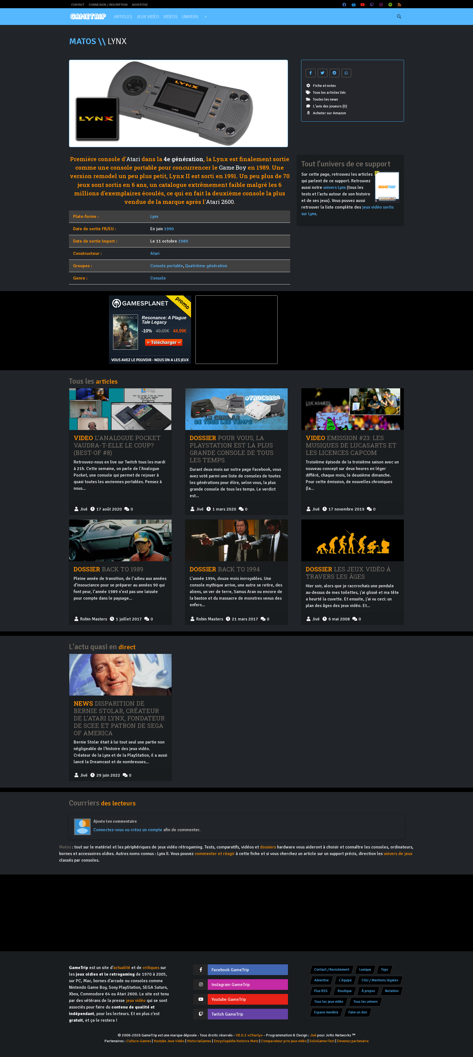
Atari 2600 (220, 202)
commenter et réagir (215, 853)
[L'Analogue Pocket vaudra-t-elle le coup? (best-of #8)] (120, 409)
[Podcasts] (390, 5)
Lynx (154, 216)
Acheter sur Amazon (329, 113)
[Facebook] (344, 5)
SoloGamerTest (321, 1041)
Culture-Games (138, 1041)
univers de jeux (398, 853)
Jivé (313, 1035)
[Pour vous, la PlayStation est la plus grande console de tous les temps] (236, 409)
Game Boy (232, 167)
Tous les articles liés (329, 92)
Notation (392, 991)
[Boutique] (353, 5)
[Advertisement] (323, 329)
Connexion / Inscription (108, 5)
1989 (183, 241)
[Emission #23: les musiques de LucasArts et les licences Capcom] (352, 409)
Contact (77, 5)
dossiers (268, 847)
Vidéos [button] (170, 16)
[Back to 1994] (236, 540)
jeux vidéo (136, 1000)
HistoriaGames (199, 1041)
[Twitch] (372, 5)
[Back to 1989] (120, 540)
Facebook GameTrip (230, 970)
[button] (205, 16)
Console (158, 278)
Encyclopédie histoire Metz (236, 1041)
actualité (121, 967)
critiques (151, 967)
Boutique (345, 991)
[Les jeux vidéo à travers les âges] (352, 540)
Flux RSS (321, 991)
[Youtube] (363, 5)
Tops (384, 969)
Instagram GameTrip (231, 984)
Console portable (166, 266)
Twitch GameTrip (227, 1014)
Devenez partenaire (353, 1041)
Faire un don (357, 1012)
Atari (133, 159)
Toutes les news (325, 99)
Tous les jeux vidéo (328, 1001)
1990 (169, 229)
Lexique (365, 969)
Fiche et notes (324, 85)
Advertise (140, 5)
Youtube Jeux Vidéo (169, 1041)
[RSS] (399, 5)
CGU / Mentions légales (380, 980)
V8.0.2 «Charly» (249, 1035)
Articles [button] (123, 16)
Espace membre (326, 1012)
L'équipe (345, 980)
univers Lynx (334, 187)
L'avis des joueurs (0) (330, 106)
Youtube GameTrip (229, 999)
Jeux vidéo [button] (148, 16)
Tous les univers (365, 1001)
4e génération (183, 159)
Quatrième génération (206, 266)
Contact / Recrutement (331, 969)
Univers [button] (190, 16)
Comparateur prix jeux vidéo (284, 1041)
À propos (368, 991)
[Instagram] (381, 5)
